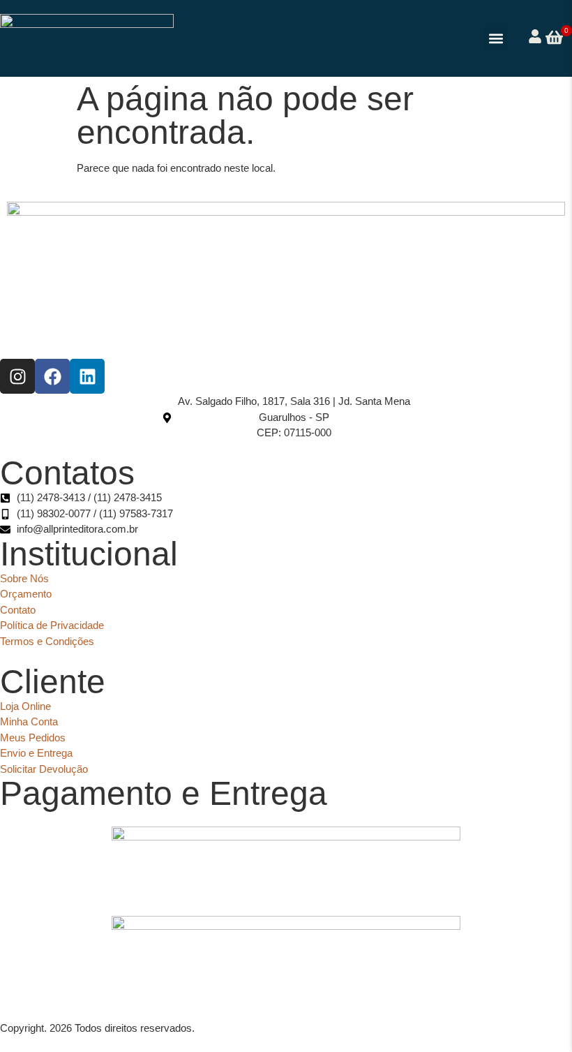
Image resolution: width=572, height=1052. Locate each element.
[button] (495, 38)
